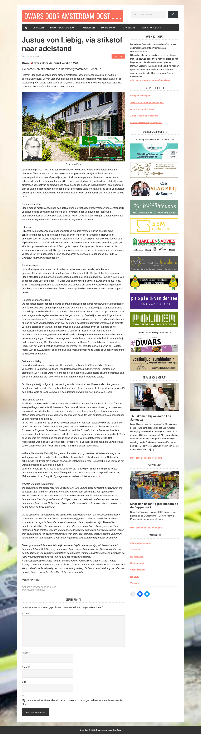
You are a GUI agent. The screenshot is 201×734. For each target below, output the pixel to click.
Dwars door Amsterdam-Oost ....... (72, 16)
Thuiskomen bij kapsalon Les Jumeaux (150, 418)
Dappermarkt (136, 556)
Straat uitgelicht (137, 569)
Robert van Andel (36, 589)
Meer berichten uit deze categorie (146, 457)
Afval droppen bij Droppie (142, 108)
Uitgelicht (134, 576)
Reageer (118, 56)
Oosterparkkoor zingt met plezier (146, 122)
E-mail (26, 667)
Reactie (26, 613)
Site (24, 681)
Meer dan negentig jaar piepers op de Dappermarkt (154, 505)
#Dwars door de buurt (44, 587)
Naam (26, 652)
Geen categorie (137, 562)
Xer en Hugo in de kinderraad (144, 115)
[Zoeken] (173, 14)
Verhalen (134, 582)
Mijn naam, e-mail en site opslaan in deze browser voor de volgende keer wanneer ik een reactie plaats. (72, 702)
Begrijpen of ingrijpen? (141, 95)
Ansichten (135, 549)
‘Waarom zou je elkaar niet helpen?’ (147, 102)
